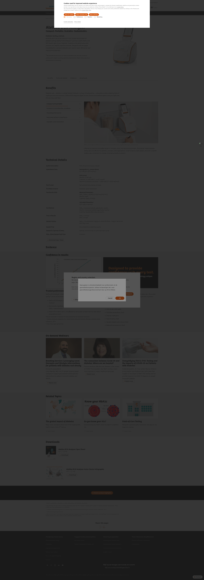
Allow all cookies (69, 14)
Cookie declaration (68, 21)
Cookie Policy (120, 7)
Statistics (89, 17)
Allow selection (94, 14)
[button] (201, 145)
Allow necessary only (81, 14)
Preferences (80, 17)
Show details (77, 21)
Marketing (99, 17)
